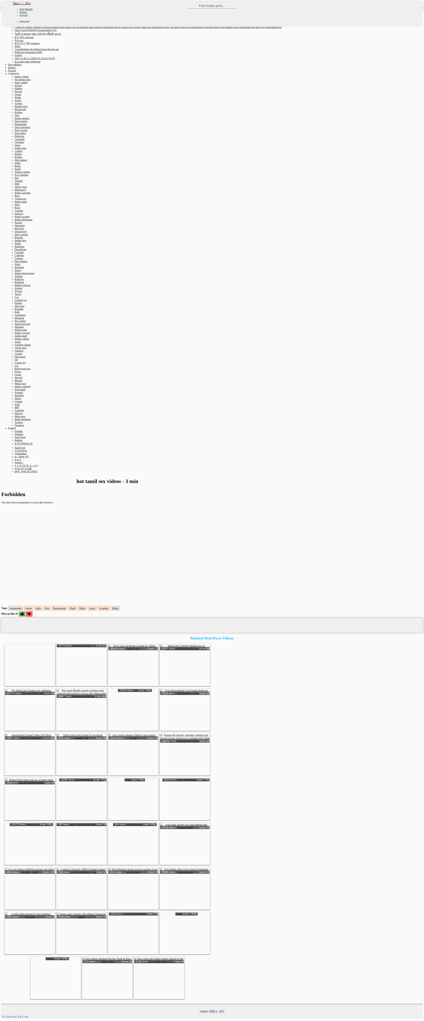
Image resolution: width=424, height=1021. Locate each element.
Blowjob (19, 228)
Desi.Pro (21, 3)
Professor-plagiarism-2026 (28, 52)
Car (16, 365)
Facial (18, 371)
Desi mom (20, 356)
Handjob (19, 395)
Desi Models (26, 9)
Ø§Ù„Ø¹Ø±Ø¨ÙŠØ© (26, 471)
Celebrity (19, 255)
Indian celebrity (23, 386)
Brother (19, 112)
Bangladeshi (59, 608)
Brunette (19, 309)
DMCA (213, 1011)
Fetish (18, 243)
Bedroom (19, 246)
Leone (18, 374)
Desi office (20, 133)
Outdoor (19, 350)
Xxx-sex (19, 40)
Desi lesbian (21, 261)
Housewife (20, 109)
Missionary (20, 189)
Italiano (18, 440)
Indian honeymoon (24, 273)
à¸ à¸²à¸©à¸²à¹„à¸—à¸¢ (26, 465)
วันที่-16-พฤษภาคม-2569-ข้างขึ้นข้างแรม (38, 33)
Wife (17, 183)
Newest (23, 15)
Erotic (18, 169)
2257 (221, 1011)
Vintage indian (22, 172)
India (38, 608)
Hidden (18, 88)
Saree (17, 145)
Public (18, 97)
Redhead (19, 282)
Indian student (22, 118)
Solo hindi (20, 389)
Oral (17, 115)
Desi (47, 608)
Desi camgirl (21, 234)
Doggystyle (21, 231)
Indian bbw (20, 240)
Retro (17, 207)
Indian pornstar (22, 192)
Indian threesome (23, 219)
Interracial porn (22, 324)
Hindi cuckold (22, 216)
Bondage (19, 267)
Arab (17, 404)
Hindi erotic (21, 330)
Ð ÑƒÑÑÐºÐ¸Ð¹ (24, 443)
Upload (204, 1011)
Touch (18, 294)
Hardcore (19, 136)
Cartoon (19, 258)
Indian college (22, 338)
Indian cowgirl (22, 333)
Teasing (19, 422)
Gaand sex (20, 362)
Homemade (21, 124)
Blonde (18, 380)
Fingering (20, 225)
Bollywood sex (22, 368)
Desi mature (21, 160)
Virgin (18, 94)
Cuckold (19, 252)
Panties (18, 303)
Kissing (19, 157)
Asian (18, 341)
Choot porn (20, 347)
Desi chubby (21, 121)
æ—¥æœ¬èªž (22, 456)
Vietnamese (21, 453)
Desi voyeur (21, 130)
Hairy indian (21, 82)
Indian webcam (23, 285)
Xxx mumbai (21, 175)
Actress (18, 103)
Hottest (23, 12)
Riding (18, 154)
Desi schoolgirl (22, 127)
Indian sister (21, 201)
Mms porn (20, 416)
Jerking (18, 288)
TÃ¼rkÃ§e (21, 450)
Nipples (19, 276)
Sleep (17, 46)
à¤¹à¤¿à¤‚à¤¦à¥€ (23, 468)
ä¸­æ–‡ (18, 459)
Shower (19, 413)
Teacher (19, 180)
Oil (16, 359)
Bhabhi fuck (21, 106)
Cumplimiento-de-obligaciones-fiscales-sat (37, 49)
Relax (18, 166)
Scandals (103, 608)
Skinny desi (21, 186)
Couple (18, 353)
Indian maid (21, 335)
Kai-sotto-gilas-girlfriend (27, 61)
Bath (17, 312)
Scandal (19, 392)
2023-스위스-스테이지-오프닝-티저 (35, 58)
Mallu (82, 608)
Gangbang (20, 315)
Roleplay (19, 279)
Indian (28, 608)
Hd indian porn (22, 79)
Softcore (19, 213)
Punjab (18, 222)
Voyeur (18, 291)
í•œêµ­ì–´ (19, 462)
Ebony (18, 398)
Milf (17, 407)
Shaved (18, 377)
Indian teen (20, 148)
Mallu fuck (20, 383)
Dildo (18, 163)
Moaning (19, 318)
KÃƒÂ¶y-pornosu (24, 37)
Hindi (73, 608)
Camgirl (19, 210)
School (18, 55)
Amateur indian (23, 344)
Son (17, 178)
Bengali (19, 237)
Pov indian (20, 321)
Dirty (17, 204)
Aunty (18, 100)
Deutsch (19, 434)
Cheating (19, 142)
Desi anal (19, 306)
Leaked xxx (21, 300)
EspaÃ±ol (20, 447)
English (19, 431)
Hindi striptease (23, 419)
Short (17, 264)
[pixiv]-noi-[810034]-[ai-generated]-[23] (35, 30)
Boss (17, 195)
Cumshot (19, 410)
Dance (18, 270)
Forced (18, 91)
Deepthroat (20, 249)
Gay (17, 297)
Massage (19, 327)
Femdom (19, 425)
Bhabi (115, 608)
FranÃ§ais (20, 437)
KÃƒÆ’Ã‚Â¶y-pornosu (27, 43)
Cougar (18, 401)
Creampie (20, 139)
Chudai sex (20, 198)
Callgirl (18, 151)
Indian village (22, 76)
